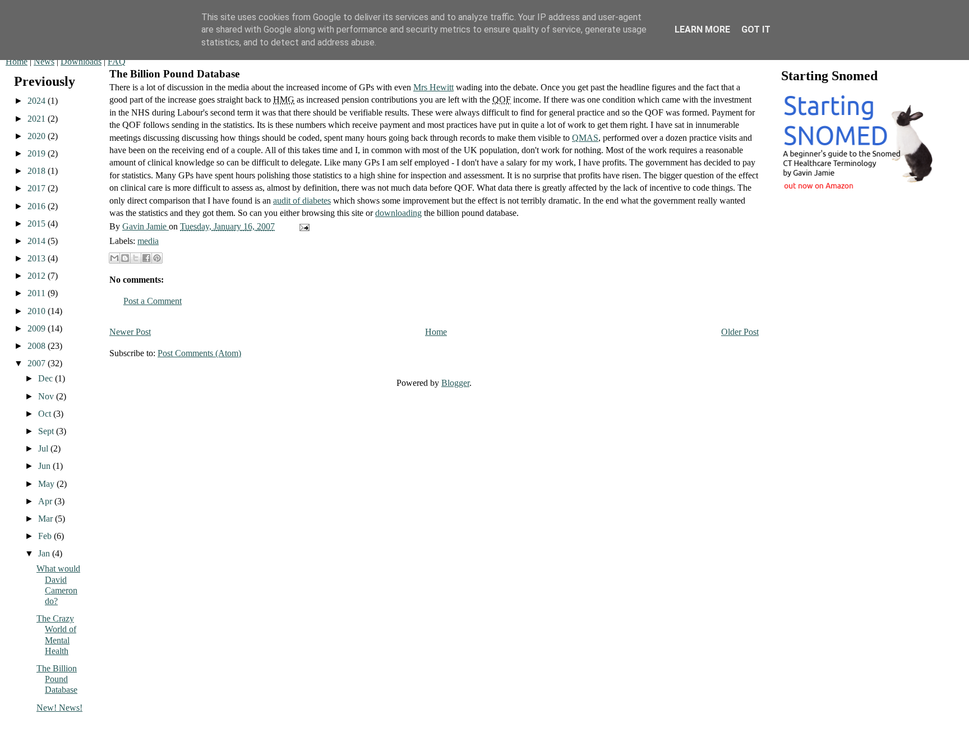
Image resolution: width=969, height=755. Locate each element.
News (44, 61)
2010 (37, 311)
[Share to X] (135, 258)
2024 (37, 100)
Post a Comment (152, 301)
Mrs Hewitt (433, 87)
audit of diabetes (302, 200)
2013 (37, 258)
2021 (37, 118)
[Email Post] (302, 226)
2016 (37, 206)
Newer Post (130, 332)
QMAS (585, 137)
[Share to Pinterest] (157, 258)
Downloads (81, 61)
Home (16, 61)
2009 (37, 328)
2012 (37, 275)
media (148, 241)
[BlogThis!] (125, 258)
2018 (37, 171)
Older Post (740, 332)
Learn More (702, 29)
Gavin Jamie (145, 226)
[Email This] (114, 258)
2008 (37, 346)
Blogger (455, 383)
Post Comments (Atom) (199, 353)
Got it (755, 29)
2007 (37, 363)
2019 (37, 153)
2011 (37, 293)
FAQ (117, 61)
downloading (398, 213)
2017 (37, 188)
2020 (37, 136)
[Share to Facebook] (146, 258)
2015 (37, 223)
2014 (37, 241)
